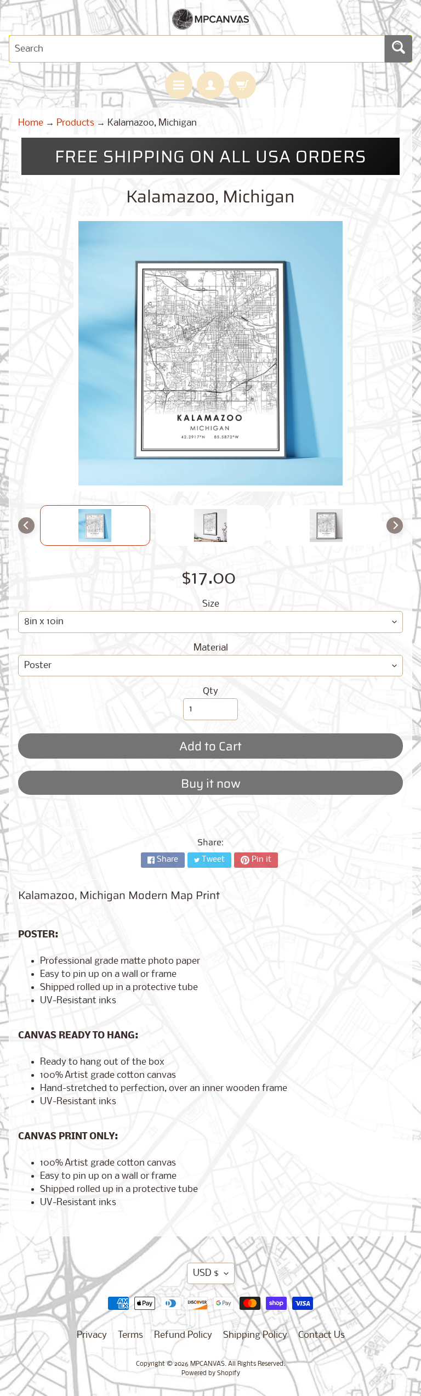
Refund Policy (183, 1335)
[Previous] (26, 525)
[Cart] (242, 85)
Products (75, 123)
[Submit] (398, 49)
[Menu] (178, 85)
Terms (130, 1335)
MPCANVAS (207, 1364)
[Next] (394, 525)
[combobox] (197, 49)
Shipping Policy (255, 1335)
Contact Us (321, 1335)
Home (30, 123)
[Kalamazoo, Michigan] (95, 525)
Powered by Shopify (210, 1373)
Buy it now (211, 783)
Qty (210, 691)
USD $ (206, 1273)
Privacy (92, 1335)
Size (210, 604)
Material (211, 648)
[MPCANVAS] (210, 23)
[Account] (210, 85)
